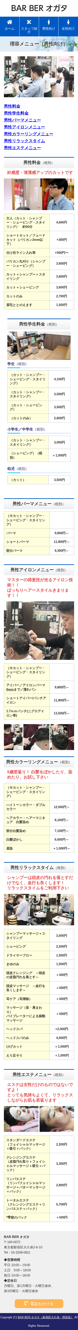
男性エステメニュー (22, 148)
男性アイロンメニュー (24, 127)
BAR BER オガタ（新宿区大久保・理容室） (45, 1317)
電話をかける (42, 1303)
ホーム (10, 28)
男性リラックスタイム (24, 141)
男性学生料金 (16, 113)
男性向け (48, 28)
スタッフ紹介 (29, 30)
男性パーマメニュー (22, 120)
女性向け (68, 28)
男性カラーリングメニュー (28, 134)
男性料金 (12, 106)
